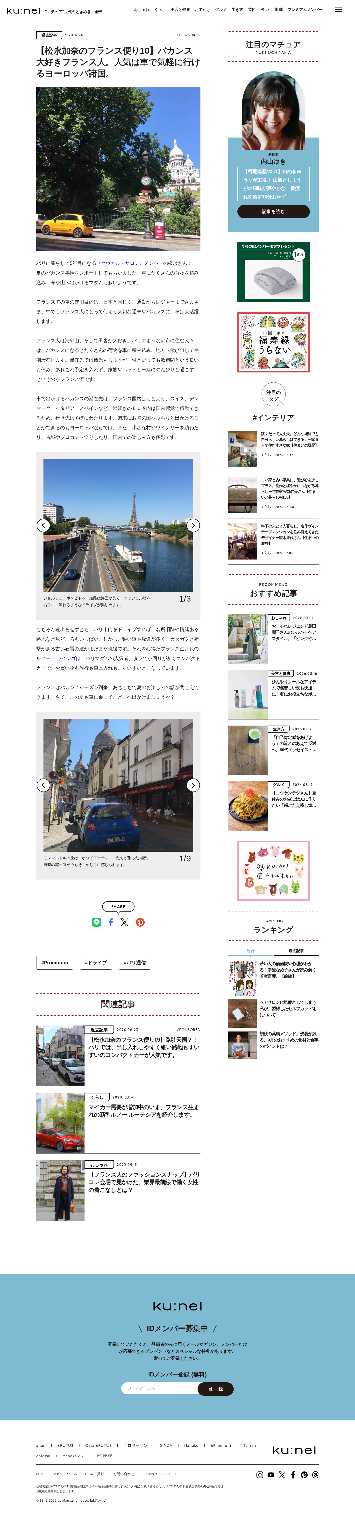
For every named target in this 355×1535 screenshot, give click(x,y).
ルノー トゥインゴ (56, 658)
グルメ (221, 10)
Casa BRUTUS (98, 1446)
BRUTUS (65, 1446)
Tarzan (249, 1446)
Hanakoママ (74, 1456)
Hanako (191, 1446)
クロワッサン (135, 1446)
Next (193, 525)
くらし (160, 10)
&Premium (220, 1446)
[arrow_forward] (259, 1474)
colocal (43, 1456)
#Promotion (54, 962)
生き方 (237, 10)
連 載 (278, 10)
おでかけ (202, 10)
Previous (43, 525)
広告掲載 (97, 1474)
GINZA (166, 1446)
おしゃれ (141, 10)
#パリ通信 (135, 962)
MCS (40, 1474)
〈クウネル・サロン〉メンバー (129, 263)
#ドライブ (96, 962)
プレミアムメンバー (305, 10)
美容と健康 (180, 10)
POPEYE (105, 1456)
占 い (265, 10)
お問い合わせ (124, 1474)
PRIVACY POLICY (157, 1474)
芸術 (252, 10)
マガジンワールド (67, 1474)
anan (41, 1446)
